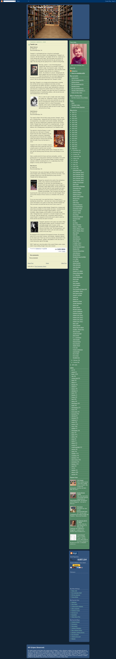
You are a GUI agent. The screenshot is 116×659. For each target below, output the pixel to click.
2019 (73, 126)
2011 (73, 142)
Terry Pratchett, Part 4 (78, 174)
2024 (73, 116)
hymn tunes (74, 411)
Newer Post (30, 263)
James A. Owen (77, 212)
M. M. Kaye (76, 355)
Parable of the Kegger (78, 182)
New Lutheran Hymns (77, 630)
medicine (74, 420)
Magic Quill (74, 590)
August (75, 158)
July (74, 160)
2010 (73, 144)
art (72, 370)
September (76, 156)
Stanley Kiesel (76, 345)
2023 (73, 118)
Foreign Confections (78, 349)
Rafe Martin (76, 269)
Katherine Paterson (77, 204)
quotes (73, 441)
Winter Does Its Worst (78, 327)
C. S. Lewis (76, 287)
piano (73, 432)
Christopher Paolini (77, 208)
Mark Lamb (75, 323)
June (74, 162)
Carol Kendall (76, 351)
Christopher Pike (77, 188)
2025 (73, 114)
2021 (73, 122)
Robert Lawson (76, 307)
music (73, 426)
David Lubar (76, 279)
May (74, 164)
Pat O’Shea (76, 214)
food (73, 399)
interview (74, 416)
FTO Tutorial (80, 480)
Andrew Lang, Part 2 (78, 319)
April (74, 166)
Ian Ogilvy (75, 222)
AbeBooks (74, 602)
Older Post (64, 263)
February (75, 360)
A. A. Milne (75, 259)
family (73, 393)
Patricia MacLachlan (78, 273)
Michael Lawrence (77, 309)
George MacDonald (77, 277)
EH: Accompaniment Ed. (78, 84)
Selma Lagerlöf (76, 325)
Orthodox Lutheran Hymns (78, 632)
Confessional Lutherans (77, 606)
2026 (73, 112)
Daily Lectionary (75, 608)
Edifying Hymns (75, 82)
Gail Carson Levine (77, 293)
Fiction (73, 397)
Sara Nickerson (76, 239)
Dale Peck (75, 200)
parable (73, 428)
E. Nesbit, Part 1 (77, 245)
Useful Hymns (75, 78)
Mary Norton (76, 232)
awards (73, 372)
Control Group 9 (81, 535)
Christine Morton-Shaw (78, 251)
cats (73, 376)
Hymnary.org (75, 612)
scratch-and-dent (76, 447)
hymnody (74, 413)
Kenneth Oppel (76, 218)
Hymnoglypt (74, 626)
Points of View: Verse (77, 92)
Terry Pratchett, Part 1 (78, 180)
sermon (73, 449)
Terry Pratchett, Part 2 (78, 178)
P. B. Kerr (75, 347)
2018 (73, 128)
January (75, 362)
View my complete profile (78, 73)
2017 (73, 130)
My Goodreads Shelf (77, 593)
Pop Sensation (75, 634)
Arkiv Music (74, 604)
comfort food (75, 378)
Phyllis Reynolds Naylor (79, 247)
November (76, 152)
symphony (74, 455)
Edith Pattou (76, 202)
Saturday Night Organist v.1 (78, 90)
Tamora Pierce (76, 190)
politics (73, 436)
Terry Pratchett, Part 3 (78, 176)
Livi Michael (76, 261)
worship (73, 474)
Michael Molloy (76, 255)
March (75, 168)
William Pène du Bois (78, 196)
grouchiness (74, 403)
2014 (73, 136)
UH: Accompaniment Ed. (78, 80)
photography (75, 430)
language (74, 418)
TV (72, 468)
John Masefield (76, 267)
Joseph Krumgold (77, 333)
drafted (73, 386)
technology (74, 462)
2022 (73, 120)
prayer (73, 439)
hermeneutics (75, 407)
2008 (73, 148)
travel (73, 466)
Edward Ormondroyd (78, 216)
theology (74, 464)
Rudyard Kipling (77, 341)
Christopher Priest (77, 170)
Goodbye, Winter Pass (78, 329)
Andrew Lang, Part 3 (78, 317)
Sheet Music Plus (76, 617)
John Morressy (76, 253)
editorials (74, 391)
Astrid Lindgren (76, 285)
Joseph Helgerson (77, 303)
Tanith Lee (75, 297)
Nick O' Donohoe (77, 224)
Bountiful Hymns (76, 86)
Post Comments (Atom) (40, 266)
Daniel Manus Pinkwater (79, 186)
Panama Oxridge (77, 210)
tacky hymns (75, 459)
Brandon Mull (76, 249)
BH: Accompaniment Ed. (78, 88)
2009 (73, 146)
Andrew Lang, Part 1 (78, 321)
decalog (73, 384)
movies (73, 424)
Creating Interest (76, 622)
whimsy (73, 472)
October (75, 154)
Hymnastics (74, 624)
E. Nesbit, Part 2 (77, 243)
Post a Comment (33, 257)
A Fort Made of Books (41, 7)
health (73, 405)
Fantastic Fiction (76, 610)
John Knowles (76, 339)
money (73, 422)
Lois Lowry (75, 281)
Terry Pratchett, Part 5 (78, 172)
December (76, 150)
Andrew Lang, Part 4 (78, 315)
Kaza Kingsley (76, 343)
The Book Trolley (76, 105)
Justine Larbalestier (77, 311)
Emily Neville (76, 241)
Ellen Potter (76, 184)
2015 (73, 134)
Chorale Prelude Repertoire (78, 107)
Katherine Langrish (77, 313)
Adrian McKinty (76, 263)
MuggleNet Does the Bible (79, 257)
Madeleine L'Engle (77, 301)
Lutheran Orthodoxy (76, 628)
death (73, 380)
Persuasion (80, 506)
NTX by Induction (76, 595)
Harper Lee (75, 299)
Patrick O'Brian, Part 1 (78, 230)
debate (73, 382)
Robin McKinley (77, 265)
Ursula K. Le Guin (77, 295)
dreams (73, 388)
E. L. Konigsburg (77, 337)
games (73, 401)
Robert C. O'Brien (77, 226)
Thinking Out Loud (76, 636)
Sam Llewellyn (76, 283)
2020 (73, 124)
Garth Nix (75, 234)
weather (73, 470)
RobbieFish (74, 71)
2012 (73, 140)
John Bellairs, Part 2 (78, 291)
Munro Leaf (75, 305)
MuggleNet (74, 614)
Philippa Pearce (77, 194)
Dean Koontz (76, 335)
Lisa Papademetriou (78, 206)
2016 (73, 132)
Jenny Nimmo (76, 236)
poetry (73, 434)
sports (73, 451)
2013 (73, 138)
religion (73, 443)
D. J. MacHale (76, 275)
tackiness (74, 457)
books (63, 251)
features (73, 395)
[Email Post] (55, 249)
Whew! (74, 220)
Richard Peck (76, 198)
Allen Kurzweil (76, 331)
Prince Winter (75, 597)
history (73, 409)
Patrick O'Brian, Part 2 (78, 228)
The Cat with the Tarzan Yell (80, 289)
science (73, 445)
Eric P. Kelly (76, 353)
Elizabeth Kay (76, 357)
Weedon (73, 638)
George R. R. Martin (78, 271)
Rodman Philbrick (77, 192)
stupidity (74, 453)
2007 (73, 365)
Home (47, 263)
